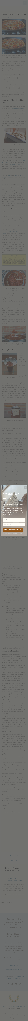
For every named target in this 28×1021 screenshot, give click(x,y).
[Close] (25, 487)
